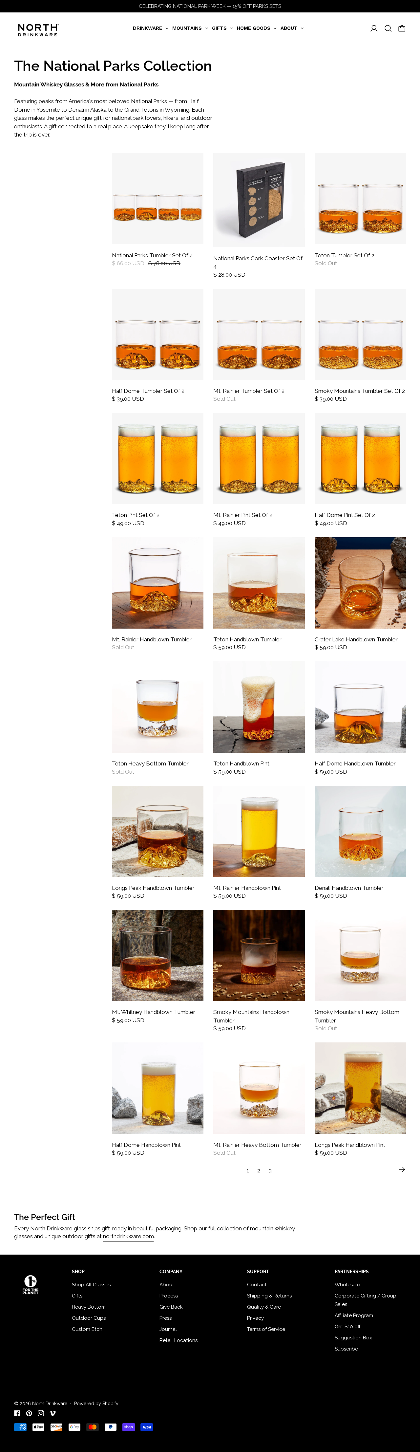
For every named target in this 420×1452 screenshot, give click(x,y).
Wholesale (347, 1285)
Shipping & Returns (269, 1296)
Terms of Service (266, 1329)
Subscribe (346, 1349)
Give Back (171, 1307)
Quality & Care (264, 1307)
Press (165, 1318)
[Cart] (402, 28)
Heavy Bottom (89, 1307)
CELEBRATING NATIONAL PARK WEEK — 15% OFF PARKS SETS (210, 6)
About (166, 1285)
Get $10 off (348, 1327)
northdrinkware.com (128, 1236)
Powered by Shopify (96, 1403)
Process (168, 1296)
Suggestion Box (353, 1338)
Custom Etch (87, 1329)
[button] (388, 28)
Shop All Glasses (91, 1285)
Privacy (255, 1318)
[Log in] (374, 28)
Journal (168, 1329)
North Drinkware (50, 1403)
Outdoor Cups (89, 1318)
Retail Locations (178, 1340)
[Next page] (402, 1170)
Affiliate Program (354, 1315)
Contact (257, 1285)
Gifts (77, 1296)
